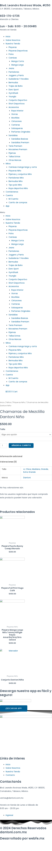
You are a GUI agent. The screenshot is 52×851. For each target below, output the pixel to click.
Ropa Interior (17, 110)
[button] (26, 212)
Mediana (36, 469)
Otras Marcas (15, 160)
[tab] (26, 456)
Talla (2, 429)
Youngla (12, 96)
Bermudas (13, 82)
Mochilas (15, 118)
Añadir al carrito (21, 445)
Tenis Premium (15, 146)
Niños (8, 163)
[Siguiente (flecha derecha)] (17, 849)
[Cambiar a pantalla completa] (28, 845)
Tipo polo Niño (15, 185)
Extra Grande (29, 472)
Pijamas (12, 153)
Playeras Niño (15, 170)
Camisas (13, 58)
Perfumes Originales (20, 132)
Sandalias (13, 135)
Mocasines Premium (18, 149)
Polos (11, 54)
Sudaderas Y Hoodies (19, 79)
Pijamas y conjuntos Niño (20, 174)
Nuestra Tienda (13, 43)
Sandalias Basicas (19, 139)
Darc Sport (14, 89)
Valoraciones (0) (8, 461)
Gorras (14, 114)
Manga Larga (17, 65)
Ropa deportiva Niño (18, 188)
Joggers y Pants (16, 75)
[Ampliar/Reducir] (40, 845)
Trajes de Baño (16, 86)
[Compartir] (17, 845)
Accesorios (14, 107)
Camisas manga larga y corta (23, 167)
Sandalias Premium (20, 142)
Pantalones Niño (16, 178)
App (7, 206)
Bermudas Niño (16, 181)
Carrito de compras (18, 202)
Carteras (15, 125)
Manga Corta (17, 61)
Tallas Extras (14, 156)
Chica (28, 469)
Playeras (13, 47)
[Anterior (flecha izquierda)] (5, 849)
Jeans (11, 68)
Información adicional (11, 456)
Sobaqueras (17, 128)
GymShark (13, 93)
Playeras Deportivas (18, 50)
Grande (44, 469)
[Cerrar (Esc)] (5, 845)
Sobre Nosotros (13, 40)
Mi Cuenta (13, 199)
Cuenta (9, 195)
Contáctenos (12, 192)
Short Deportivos (17, 103)
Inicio (8, 36)
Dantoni (27, 477)
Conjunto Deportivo (18, 100)
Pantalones (14, 72)
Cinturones (16, 121)
